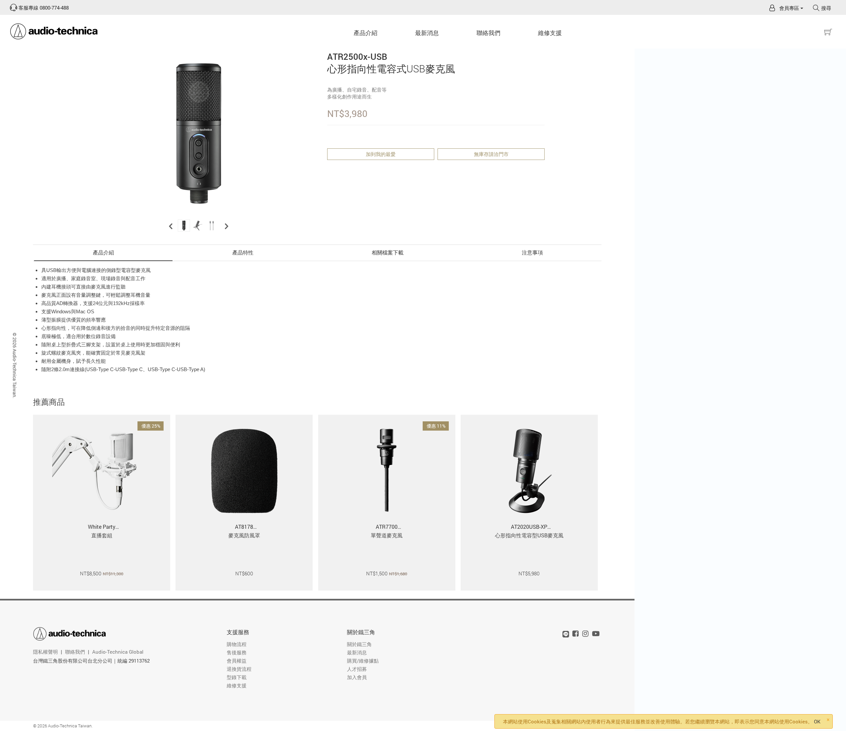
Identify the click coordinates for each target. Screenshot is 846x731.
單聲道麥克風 (387, 535)
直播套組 (101, 535)
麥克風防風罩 (244, 535)
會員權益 (237, 660)
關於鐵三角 (359, 644)
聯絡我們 (488, 33)
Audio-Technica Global (117, 651)
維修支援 (550, 33)
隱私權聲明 (45, 651)
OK (817, 721)
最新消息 (357, 652)
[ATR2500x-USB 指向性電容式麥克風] (198, 133)
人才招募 (357, 669)
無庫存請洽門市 (491, 154)
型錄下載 (237, 677)
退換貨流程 (239, 669)
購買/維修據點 (363, 660)
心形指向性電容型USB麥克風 (529, 535)
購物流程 (237, 644)
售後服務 (237, 652)
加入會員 (357, 677)
